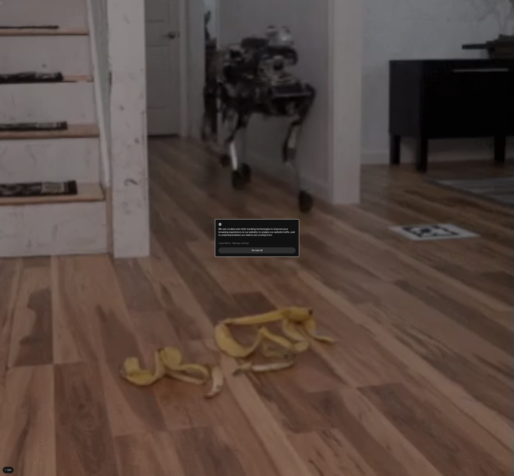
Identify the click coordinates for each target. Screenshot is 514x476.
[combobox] (257, 2)
